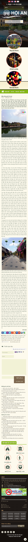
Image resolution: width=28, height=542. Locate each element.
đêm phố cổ (10, 516)
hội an (4, 513)
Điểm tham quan (20, 453)
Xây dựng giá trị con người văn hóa (10, 430)
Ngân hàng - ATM (20, 471)
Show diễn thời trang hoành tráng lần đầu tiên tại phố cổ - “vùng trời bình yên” (13, 393)
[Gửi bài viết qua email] (19, 332)
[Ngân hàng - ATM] (20, 468)
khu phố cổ (23, 513)
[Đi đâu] (20, 458)
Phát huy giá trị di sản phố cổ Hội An (11, 428)
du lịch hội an (10, 513)
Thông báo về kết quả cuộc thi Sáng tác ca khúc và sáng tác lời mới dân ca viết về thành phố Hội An (13, 417)
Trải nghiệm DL (7, 462)
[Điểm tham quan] (20, 449)
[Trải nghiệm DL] (8, 458)
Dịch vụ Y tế (7, 471)
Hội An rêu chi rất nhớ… (8, 388)
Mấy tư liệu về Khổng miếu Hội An (10, 438)
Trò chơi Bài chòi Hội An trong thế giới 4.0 (12, 395)
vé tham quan (16, 513)
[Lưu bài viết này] (24, 332)
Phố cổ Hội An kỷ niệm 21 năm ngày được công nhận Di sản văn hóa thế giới (12, 403)
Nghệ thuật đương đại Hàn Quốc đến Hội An (13, 435)
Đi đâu (20, 462)
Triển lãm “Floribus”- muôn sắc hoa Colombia (13, 408)
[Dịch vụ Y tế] (8, 468)
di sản (17, 518)
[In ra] (21, 332)
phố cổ (4, 516)
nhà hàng (10, 518)
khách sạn (4, 518)
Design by (15, 536)
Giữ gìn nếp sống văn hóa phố (9, 434)
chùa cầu (17, 516)
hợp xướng (23, 516)
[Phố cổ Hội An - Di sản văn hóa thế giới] (14, 14)
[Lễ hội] (8, 449)
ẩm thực (23, 518)
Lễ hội (7, 453)
